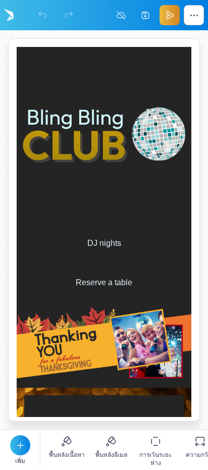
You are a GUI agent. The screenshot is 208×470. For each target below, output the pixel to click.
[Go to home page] (9, 15)
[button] (20, 445)
